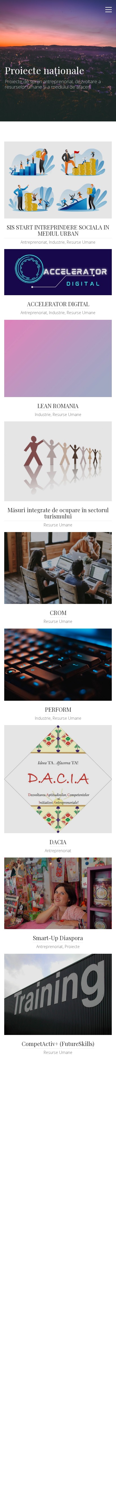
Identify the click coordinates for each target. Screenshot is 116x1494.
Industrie (57, 242)
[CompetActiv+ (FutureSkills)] (58, 994)
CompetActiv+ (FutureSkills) (58, 1044)
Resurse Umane (81, 242)
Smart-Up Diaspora (58, 938)
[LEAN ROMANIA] (58, 358)
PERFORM (58, 709)
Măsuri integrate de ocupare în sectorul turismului (58, 513)
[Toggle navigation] (108, 10)
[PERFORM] (58, 665)
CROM (58, 613)
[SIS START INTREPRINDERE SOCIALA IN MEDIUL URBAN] (58, 180)
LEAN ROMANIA (58, 406)
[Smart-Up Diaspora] (58, 893)
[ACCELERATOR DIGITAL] (58, 272)
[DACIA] (58, 779)
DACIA (58, 842)
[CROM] (58, 568)
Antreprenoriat (34, 242)
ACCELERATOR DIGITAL (58, 304)
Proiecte (72, 946)
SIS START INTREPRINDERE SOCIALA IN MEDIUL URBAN (58, 230)
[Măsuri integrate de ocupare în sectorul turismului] (58, 461)
